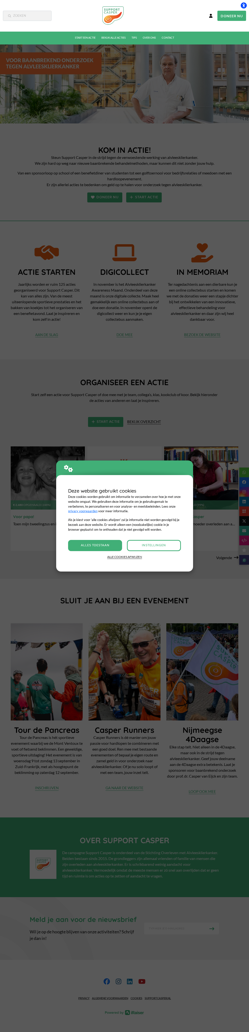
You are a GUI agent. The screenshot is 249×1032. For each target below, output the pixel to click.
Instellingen (154, 545)
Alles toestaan (95, 545)
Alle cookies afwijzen (124, 556)
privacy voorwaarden (83, 511)
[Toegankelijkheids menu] (244, 5)
